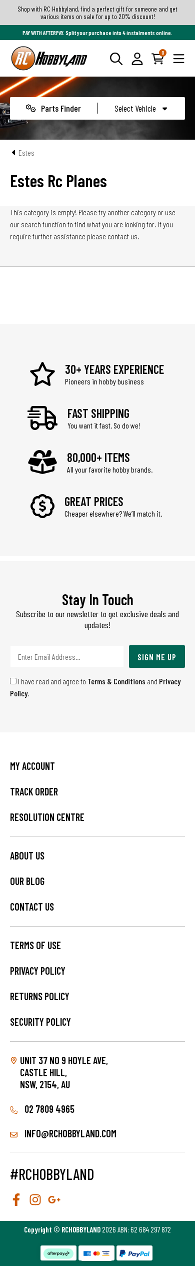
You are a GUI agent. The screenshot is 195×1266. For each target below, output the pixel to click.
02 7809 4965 (48, 1109)
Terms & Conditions (117, 681)
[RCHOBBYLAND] (49, 58)
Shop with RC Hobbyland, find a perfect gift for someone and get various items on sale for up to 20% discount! (98, 12)
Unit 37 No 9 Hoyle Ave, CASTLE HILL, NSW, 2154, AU (64, 1072)
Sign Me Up (157, 657)
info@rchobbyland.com (69, 1133)
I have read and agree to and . (95, 687)
